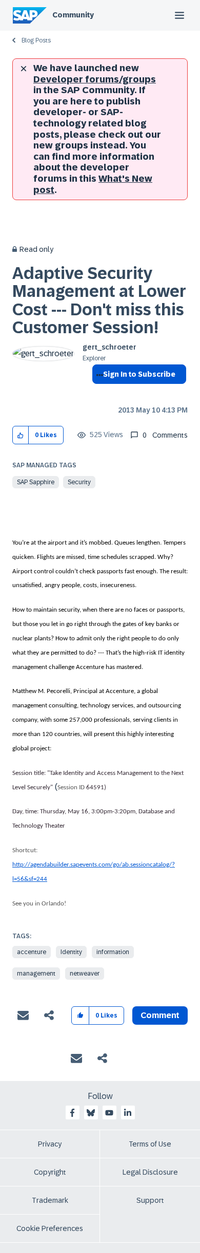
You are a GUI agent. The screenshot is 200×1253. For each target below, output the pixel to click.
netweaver (84, 973)
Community (73, 15)
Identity (71, 952)
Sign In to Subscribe (139, 374)
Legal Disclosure (150, 1172)
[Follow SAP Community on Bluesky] (91, 1113)
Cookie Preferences (49, 1228)
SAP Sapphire (35, 482)
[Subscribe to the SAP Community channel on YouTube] (109, 1113)
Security (79, 482)
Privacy (50, 1144)
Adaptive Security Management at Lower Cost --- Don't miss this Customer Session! (99, 300)
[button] (21, 435)
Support (150, 1200)
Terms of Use (150, 1144)
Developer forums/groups (94, 79)
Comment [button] (160, 1015)
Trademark (50, 1200)
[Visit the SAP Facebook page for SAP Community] (72, 1113)
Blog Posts (36, 40)
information (112, 952)
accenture (31, 952)
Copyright (50, 1172)
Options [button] (97, 392)
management (36, 973)
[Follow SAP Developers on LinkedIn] (128, 1113)
